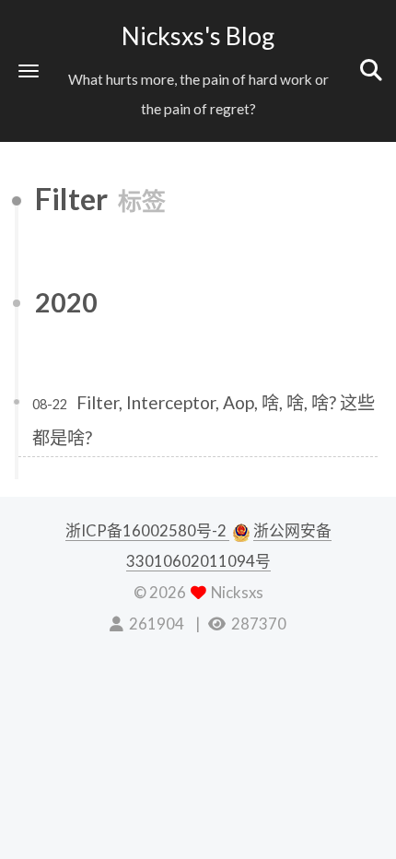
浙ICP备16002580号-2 (147, 530)
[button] (28, 70)
